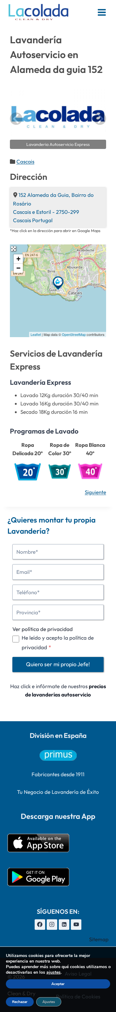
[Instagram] (52, 924)
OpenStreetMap (74, 334)
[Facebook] (40, 924)
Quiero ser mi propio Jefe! (58, 664)
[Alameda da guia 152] (58, 283)
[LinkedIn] (64, 924)
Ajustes (48, 1001)
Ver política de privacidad (42, 629)
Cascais (25, 161)
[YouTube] (76, 924)
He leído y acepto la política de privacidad (58, 642)
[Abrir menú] (102, 12)
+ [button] (18, 259)
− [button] (18, 268)
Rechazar (20, 1001)
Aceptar (58, 983)
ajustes (53, 972)
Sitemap (99, 939)
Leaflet (36, 334)
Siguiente (95, 492)
